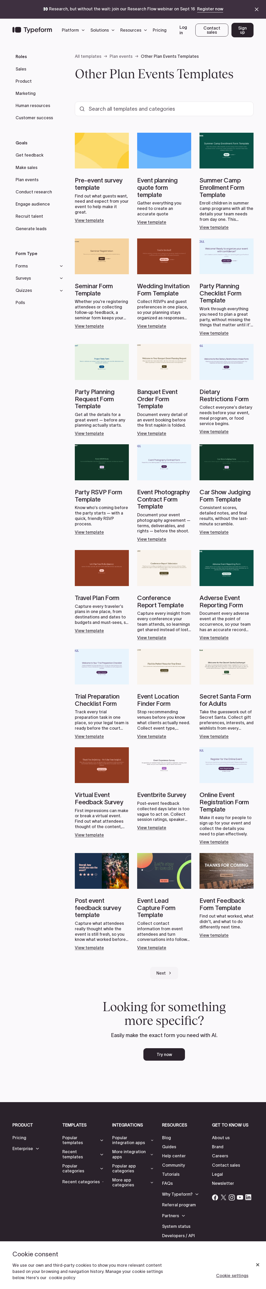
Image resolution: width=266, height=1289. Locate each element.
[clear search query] (242, 109)
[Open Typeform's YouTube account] (240, 1197)
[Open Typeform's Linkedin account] (248, 1197)
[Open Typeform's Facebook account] (215, 1197)
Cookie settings (232, 1275)
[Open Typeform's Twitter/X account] (223, 1197)
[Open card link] (102, 178)
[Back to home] (32, 30)
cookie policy (62, 1277)
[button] (74, 30)
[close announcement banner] (257, 9)
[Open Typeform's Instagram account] (232, 1197)
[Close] (257, 1265)
